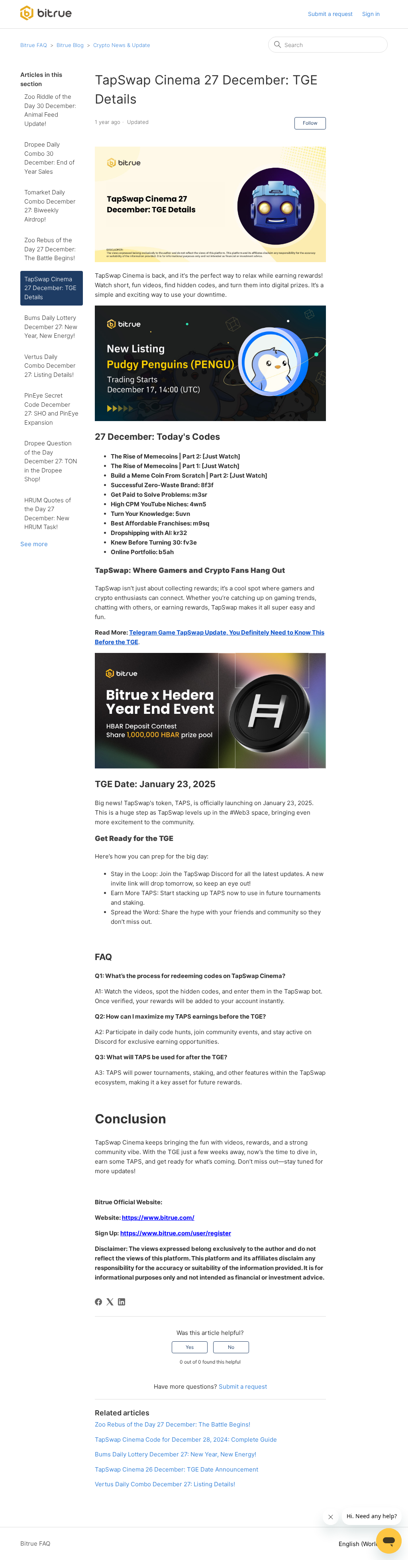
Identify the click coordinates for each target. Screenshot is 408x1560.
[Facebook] (98, 1301)
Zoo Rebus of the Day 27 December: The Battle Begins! (50, 249)
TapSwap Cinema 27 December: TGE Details (50, 288)
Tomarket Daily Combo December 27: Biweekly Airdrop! (49, 205)
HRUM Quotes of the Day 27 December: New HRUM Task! (47, 513)
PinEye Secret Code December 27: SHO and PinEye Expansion (51, 409)
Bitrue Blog (70, 45)
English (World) (361, 1543)
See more (34, 544)
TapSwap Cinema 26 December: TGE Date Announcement (176, 1469)
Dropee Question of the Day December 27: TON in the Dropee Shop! (50, 461)
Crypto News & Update (121, 45)
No (231, 1347)
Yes (190, 1347)
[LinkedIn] (121, 1301)
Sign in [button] (371, 13)
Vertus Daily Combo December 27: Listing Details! (49, 365)
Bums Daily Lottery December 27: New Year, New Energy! (50, 326)
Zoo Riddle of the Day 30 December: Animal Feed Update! (50, 110)
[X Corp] (110, 1301)
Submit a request (330, 13)
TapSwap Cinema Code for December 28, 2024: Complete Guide (186, 1439)
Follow (310, 123)
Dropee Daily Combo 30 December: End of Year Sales (49, 158)
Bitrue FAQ (33, 45)
